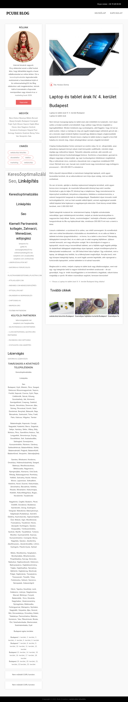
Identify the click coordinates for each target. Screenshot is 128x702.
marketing (14, 163)
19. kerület (21, 661)
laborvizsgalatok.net (18, 262)
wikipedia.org (14, 306)
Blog (11, 68)
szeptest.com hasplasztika (23, 323)
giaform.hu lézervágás (18, 359)
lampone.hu (23, 244)
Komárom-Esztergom (18, 130)
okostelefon (15, 158)
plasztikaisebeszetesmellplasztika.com (25, 275)
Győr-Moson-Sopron (21, 124)
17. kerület (30, 655)
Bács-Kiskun (14, 118)
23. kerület (31, 664)
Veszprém (23, 136)
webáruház (28, 163)
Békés (29, 118)
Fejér (10, 124)
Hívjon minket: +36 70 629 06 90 (109, 4)
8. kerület (30, 643)
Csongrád (34, 121)
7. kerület (22, 643)
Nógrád (30, 130)
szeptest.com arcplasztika (23, 256)
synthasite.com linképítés (20, 345)
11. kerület (30, 646)
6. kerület (35, 640)
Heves (14, 127)
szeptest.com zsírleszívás (24, 259)
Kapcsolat (116, 13)
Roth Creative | (71, 699)
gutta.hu (23, 247)
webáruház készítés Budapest (61, 316)
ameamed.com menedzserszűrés (22, 285)
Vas (17, 136)
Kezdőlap (100, 13)
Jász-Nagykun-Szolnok (26, 127)
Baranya (22, 118)
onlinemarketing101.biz (23, 253)
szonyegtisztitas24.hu (23, 250)
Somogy (11, 133)
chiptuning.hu (15, 300)
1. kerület (22, 637)
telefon (28, 158)
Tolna (37, 133)
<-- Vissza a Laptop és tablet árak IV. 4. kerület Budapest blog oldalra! (77, 282)
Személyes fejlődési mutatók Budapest (91, 316)
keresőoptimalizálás (17, 77)
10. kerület (20, 646)
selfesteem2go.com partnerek (22, 327)
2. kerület (30, 637)
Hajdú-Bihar (34, 124)
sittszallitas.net (16, 290)
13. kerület (21, 652)
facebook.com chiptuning (20, 340)
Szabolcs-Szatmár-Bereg (25, 133)
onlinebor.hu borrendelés (20, 295)
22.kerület (22, 664)
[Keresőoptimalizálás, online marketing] (17, 16)
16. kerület (20, 655)
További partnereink (17, 311)
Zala (29, 136)
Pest (35, 130)
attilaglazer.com (16, 280)
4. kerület (18, 640)
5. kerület (26, 640)
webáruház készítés (18, 152)
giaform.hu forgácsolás (19, 267)
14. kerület (30, 652)
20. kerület (30, 661)
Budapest (26, 121)
